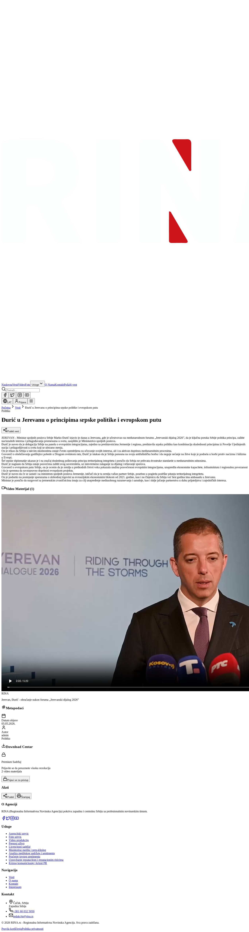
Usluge (35, 384)
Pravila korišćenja (11, 928)
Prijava (22, 402)
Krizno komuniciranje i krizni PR (28, 863)
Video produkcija (19, 840)
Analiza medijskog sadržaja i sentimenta (32, 853)
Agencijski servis (18, 833)
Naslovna (6, 384)
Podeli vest (13, 431)
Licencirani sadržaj (19, 846)
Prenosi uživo (16, 843)
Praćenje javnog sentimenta (24, 856)
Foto (27, 384)
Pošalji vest (70, 384)
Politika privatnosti (32, 928)
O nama (13, 880)
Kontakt (59, 384)
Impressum (15, 887)
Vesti (15, 384)
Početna (6, 407)
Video (21, 384)
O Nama (50, 384)
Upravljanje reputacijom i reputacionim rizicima (36, 859)
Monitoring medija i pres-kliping (27, 850)
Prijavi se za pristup (17, 780)
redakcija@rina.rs (23, 916)
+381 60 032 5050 (23, 911)
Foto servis (15, 836)
